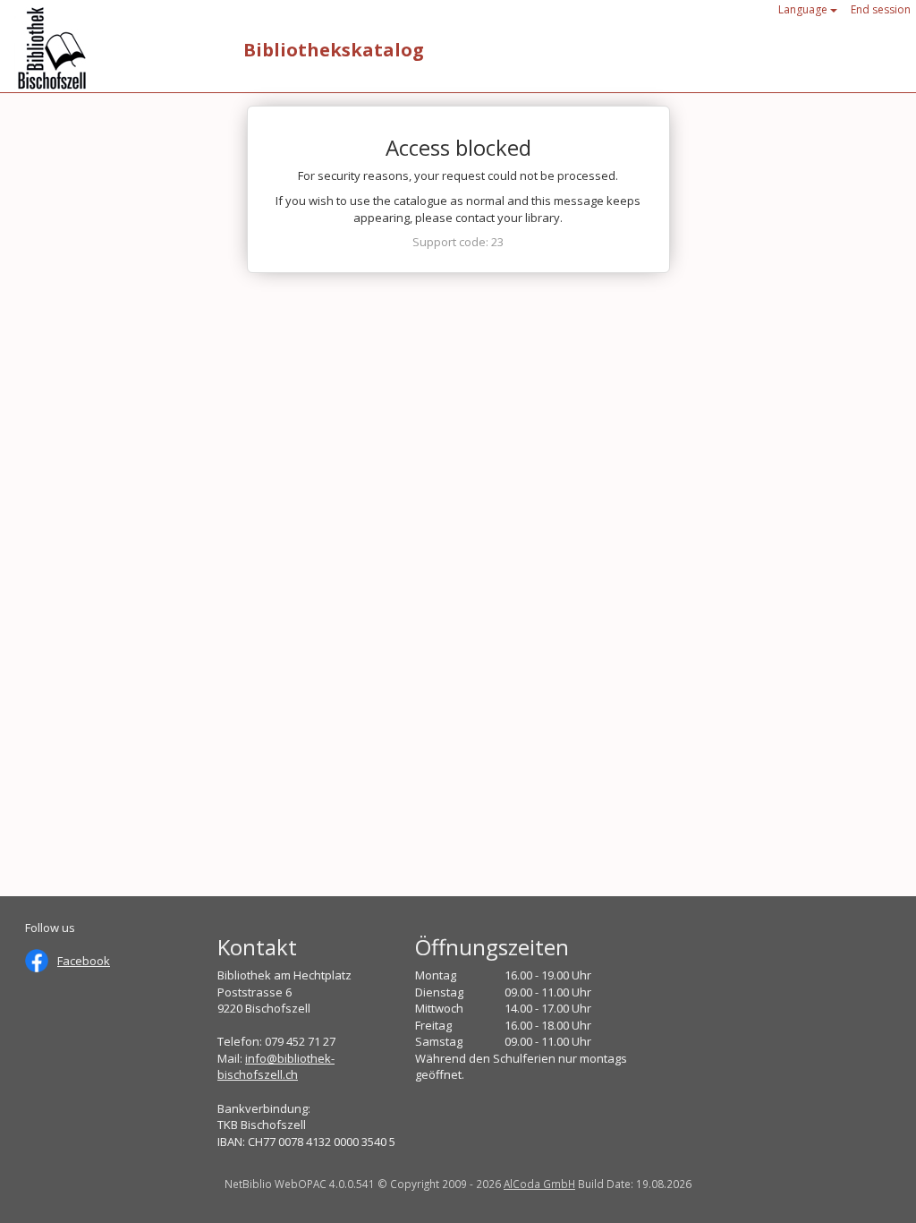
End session (881, 9)
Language (804, 9)
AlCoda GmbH (539, 1183)
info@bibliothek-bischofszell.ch (276, 1066)
